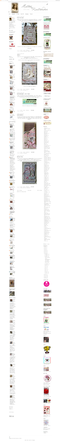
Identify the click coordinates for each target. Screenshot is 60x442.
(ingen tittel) (14, 331)
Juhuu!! (46, 258)
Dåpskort (45, 154)
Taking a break (12, 173)
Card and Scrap (46, 145)
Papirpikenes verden (47, 201)
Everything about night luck (12, 131)
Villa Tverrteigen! (12, 266)
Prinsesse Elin (12, 261)
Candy (45, 144)
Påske (45, 212)
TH (31, 51)
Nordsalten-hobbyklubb (12, 142)
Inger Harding (12, 115)
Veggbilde (45, 233)
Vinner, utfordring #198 (12, 143)
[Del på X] (32, 50)
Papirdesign (26, 14)
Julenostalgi (14, 230)
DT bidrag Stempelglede (14, 354)
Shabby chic (14, 395)
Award (45, 131)
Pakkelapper (46, 198)
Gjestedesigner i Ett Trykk (23, 93)
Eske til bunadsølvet (14, 376)
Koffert (45, 182)
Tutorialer (31, 14)
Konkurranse (46, 184)
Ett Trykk (17, 14)
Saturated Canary (47, 214)
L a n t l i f (12, 250)
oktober (46, 256)
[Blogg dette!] (31, 110)
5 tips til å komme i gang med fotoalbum (12, 227)
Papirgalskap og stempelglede (12, 97)
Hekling (45, 170)
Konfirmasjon (46, 183)
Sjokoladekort (47, 261)
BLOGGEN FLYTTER (14, 272)
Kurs (45, 189)
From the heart (20, 17)
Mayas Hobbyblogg (11, 81)
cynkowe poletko (12, 65)
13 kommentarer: (28, 89)
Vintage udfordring (11, 193)
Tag (44, 224)
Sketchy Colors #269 (14, 183)
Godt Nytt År (46, 167)
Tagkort (45, 225)
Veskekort (45, 234)
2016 (45, 249)
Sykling (45, 223)
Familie (45, 156)
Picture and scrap (47, 205)
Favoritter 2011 (46, 159)
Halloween (45, 169)
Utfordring (46, 232)
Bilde (45, 134)
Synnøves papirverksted (12, 102)
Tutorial (45, 231)
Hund (45, 171)
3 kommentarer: (28, 110)
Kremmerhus (46, 187)
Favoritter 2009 (46, 157)
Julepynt (45, 179)
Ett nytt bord (13, 252)
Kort (45, 186)
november (46, 255)
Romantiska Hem (12, 245)
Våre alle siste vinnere (14, 208)
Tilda (45, 227)
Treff (45, 229)
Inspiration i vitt (12, 240)
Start (9, 14)
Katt (45, 181)
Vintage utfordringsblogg (47, 239)
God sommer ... (14, 126)
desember (46, 254)
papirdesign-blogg (12, 124)
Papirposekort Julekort (46, 204)
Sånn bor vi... (13, 263)
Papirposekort (25, 51)
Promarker (45, 209)
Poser (45, 208)
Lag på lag (21, 51)
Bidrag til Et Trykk (14, 311)
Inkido (45, 172)
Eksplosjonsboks (14, 365)
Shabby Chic (29, 51)
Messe (45, 197)
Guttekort (45, 168)
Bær (44, 143)
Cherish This (22, 14)
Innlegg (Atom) (23, 191)
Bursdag (45, 142)
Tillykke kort (14, 93)
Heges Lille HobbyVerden (12, 86)
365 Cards (11, 214)
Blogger (33, 440)
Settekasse (46, 216)
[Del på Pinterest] (33, 110)
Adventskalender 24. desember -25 (14, 135)
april (46, 269)
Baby (45, 132)
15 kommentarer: (28, 50)
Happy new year (13, 83)
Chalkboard (46, 146)
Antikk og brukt (46, 130)
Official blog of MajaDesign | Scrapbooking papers (12, 212)
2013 (45, 253)
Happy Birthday (14, 112)
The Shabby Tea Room (12, 187)
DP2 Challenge (12, 145)
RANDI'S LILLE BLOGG (12, 75)
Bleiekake (45, 135)
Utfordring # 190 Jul (14, 177)
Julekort (21, 90)
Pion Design (46, 207)
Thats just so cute (12, 206)
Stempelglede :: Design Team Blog (12, 152)
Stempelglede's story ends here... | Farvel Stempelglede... (12, 154)
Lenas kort (11, 70)
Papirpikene (46, 200)
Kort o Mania (12, 175)
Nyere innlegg (19, 190)
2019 (45, 248)
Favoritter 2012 (46, 160)
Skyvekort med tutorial (14, 77)
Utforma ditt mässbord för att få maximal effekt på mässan (12, 99)
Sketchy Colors (12, 182)
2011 (45, 275)
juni (46, 267)
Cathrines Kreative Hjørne (12, 218)
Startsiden (29, 190)
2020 (45, 247)
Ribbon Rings (46, 213)
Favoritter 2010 (46, 158)
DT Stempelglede (46, 153)
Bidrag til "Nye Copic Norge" (14, 88)
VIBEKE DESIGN (12, 229)
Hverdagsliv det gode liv (12, 225)
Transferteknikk (46, 228)
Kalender (45, 180)
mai (45, 268)
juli (46, 266)
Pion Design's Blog (12, 129)
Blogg (45, 136)
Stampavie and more (12, 172)
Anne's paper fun (12, 110)
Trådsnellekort (46, 230)
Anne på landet (12, 255)
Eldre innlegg (39, 190)
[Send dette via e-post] (31, 50)
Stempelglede (13, 14)
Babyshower (46, 133)
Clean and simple (47, 148)
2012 (45, 274)
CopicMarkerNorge (12, 133)
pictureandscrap (12, 180)
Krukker (45, 188)
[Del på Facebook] (33, 50)
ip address (11, 61)
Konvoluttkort (46, 185)
